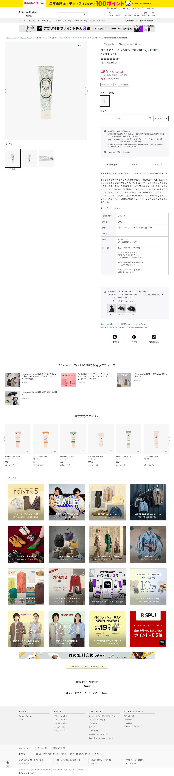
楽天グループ (138, 8)
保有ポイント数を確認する (135, 760)
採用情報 (81, 770)
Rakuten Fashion (11, 38)
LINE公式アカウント (131, 726)
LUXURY (22, 719)
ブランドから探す (60, 716)
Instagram (128, 723)
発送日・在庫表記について (110, 324)
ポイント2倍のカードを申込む (101, 760)
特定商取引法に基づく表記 (99, 734)
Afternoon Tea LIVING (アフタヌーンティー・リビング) (38, 38)
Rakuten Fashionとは (97, 720)
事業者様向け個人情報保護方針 (51, 770)
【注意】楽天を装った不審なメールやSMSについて (87, 666)
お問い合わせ (94, 727)
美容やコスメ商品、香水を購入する (68, 760)
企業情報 (22, 770)
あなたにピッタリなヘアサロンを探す (31, 760)
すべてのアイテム (60, 731)
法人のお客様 (94, 731)
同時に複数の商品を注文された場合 (113, 327)
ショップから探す (60, 720)
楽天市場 (150, 8)
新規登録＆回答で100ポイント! (118, 8)
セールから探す (60, 727)
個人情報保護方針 (33, 770)
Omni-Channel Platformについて (101, 738)
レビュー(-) (157, 164)
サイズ (134, 164)
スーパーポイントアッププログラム (102, 716)
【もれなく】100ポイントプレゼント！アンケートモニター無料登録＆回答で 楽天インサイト (67, 754)
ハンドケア (83, 38)
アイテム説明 (112, 164)
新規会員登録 (129, 716)
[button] (46, 91)
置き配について (126, 324)
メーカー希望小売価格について (137, 327)
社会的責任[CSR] (70, 770)
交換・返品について (141, 324)
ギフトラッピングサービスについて (120, 301)
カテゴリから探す (60, 723)
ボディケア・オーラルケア (68, 38)
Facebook (128, 720)
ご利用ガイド (94, 723)
